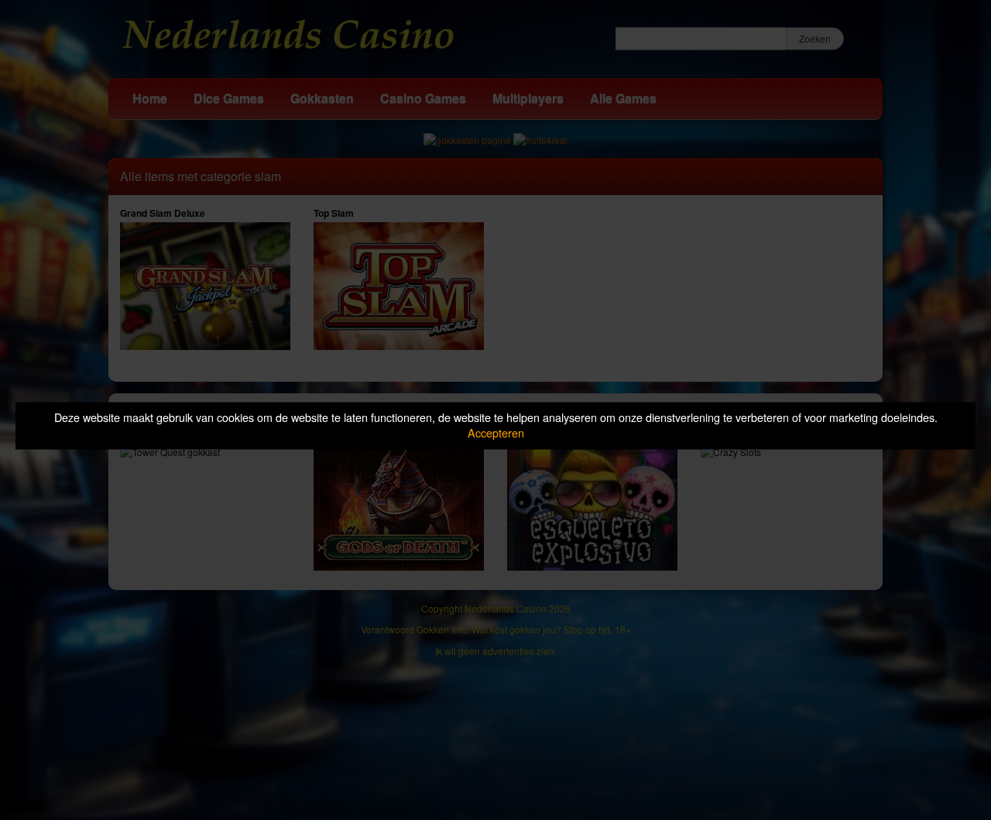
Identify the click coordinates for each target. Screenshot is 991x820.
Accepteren (496, 433)
